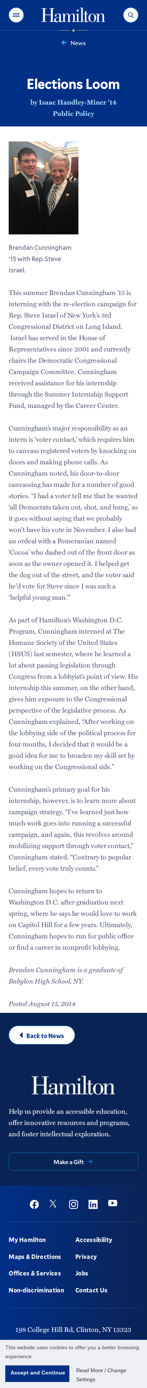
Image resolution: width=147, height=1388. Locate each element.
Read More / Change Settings (101, 1374)
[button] (16, 15)
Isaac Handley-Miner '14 (77, 102)
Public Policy (73, 113)
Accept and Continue (38, 1373)
